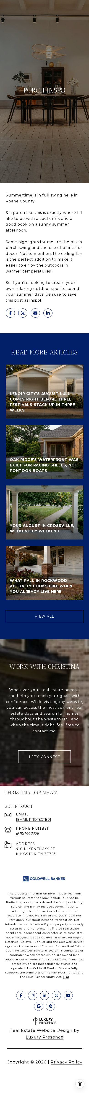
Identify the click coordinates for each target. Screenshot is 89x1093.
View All (44, 616)
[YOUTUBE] (68, 995)
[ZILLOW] (50, 1006)
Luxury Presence (44, 1037)
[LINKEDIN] (44, 995)
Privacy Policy (66, 1062)
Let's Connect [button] (44, 757)
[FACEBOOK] (20, 995)
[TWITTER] (56, 995)
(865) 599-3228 (27, 834)
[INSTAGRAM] (32, 995)
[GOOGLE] (38, 1006)
